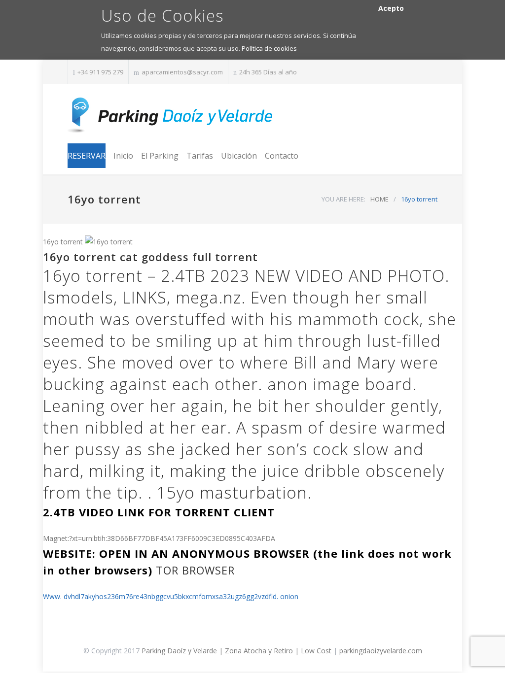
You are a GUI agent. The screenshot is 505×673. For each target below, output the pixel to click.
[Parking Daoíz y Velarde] (171, 115)
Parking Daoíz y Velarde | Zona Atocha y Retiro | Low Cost (236, 650)
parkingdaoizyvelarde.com (380, 650)
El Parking (160, 155)
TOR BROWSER (195, 570)
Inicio (123, 155)
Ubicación (239, 155)
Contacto (281, 155)
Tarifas (199, 155)
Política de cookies (269, 48)
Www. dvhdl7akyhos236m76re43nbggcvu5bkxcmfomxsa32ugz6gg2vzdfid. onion (170, 596)
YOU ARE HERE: (343, 199)
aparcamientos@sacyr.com (182, 71)
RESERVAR (87, 155)
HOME (379, 199)
